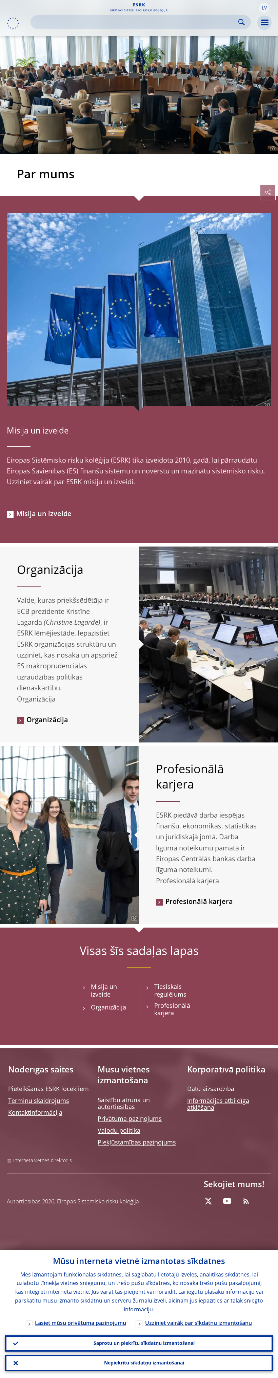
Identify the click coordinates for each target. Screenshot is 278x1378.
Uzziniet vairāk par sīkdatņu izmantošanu (198, 1323)
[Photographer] (272, 149)
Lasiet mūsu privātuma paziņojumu (80, 1323)
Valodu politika (119, 1131)
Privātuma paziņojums (130, 1119)
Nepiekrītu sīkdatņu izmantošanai (144, 1363)
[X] (208, 1201)
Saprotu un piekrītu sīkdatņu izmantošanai (144, 1343)
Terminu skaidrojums (38, 1101)
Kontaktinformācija (35, 1113)
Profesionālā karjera (199, 902)
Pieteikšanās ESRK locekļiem (48, 1089)
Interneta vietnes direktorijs (42, 1160)
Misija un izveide (37, 431)
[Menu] (264, 23)
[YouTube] (227, 1201)
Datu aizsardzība (210, 1089)
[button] (264, 8)
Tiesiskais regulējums (170, 991)
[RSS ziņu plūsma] (246, 1201)
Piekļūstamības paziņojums (137, 1143)
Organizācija (47, 720)
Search (241, 22)
